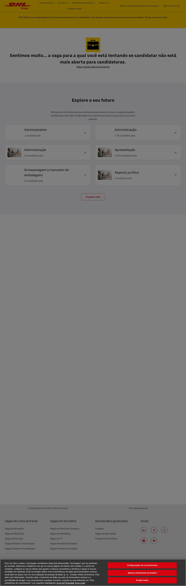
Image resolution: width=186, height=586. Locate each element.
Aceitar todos (142, 580)
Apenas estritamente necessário (142, 573)
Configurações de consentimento (142, 565)
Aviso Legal (80, 583)
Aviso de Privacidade (65, 583)
